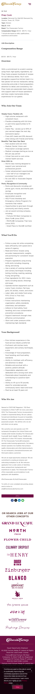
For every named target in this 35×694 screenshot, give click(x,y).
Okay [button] (17, 687)
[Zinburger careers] (17, 570)
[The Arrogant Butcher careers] (17, 585)
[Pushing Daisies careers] (18, 628)
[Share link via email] (22, 500)
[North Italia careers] (17, 532)
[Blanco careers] (17, 578)
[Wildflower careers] (17, 620)
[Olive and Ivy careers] (17, 612)
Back (5, 11)
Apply (17, 496)
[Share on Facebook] (12, 500)
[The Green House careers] (17, 605)
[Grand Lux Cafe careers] (17, 524)
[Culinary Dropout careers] (17, 547)
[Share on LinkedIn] (19, 500)
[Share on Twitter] (16, 500)
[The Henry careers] (17, 555)
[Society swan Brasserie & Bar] (17, 595)
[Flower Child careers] (17, 539)
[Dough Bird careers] (17, 562)
